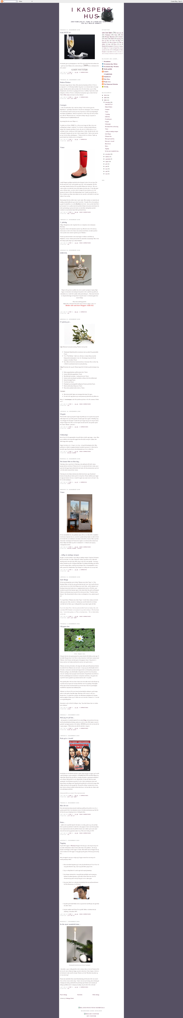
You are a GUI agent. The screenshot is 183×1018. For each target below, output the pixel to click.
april (106, 171)
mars (106, 174)
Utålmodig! (64, 435)
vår (120, 44)
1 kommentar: (83, 139)
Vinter (62, 147)
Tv (111, 49)
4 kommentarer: (84, 707)
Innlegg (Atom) (70, 998)
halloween (112, 53)
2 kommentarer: (84, 72)
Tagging (63, 843)
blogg (85, 720)
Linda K (106, 71)
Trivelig (106, 87)
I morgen (63, 105)
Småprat (107, 35)
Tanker (105, 48)
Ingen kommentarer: (85, 212)
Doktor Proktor (65, 82)
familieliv (104, 42)
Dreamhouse (107, 61)
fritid (112, 38)
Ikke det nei (64, 805)
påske (117, 53)
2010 (105, 95)
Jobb (115, 51)
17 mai (110, 48)
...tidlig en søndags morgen (69, 555)
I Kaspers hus (64, 626)
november (107, 154)
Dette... (62, 822)
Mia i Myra (107, 79)
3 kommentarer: (84, 97)
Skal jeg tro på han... (67, 717)
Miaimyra (73, 845)
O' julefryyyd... (65, 322)
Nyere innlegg (63, 994)
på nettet (110, 51)
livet (69, 428)
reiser (120, 53)
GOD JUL (63, 253)
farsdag (106, 53)
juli (106, 164)
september (108, 159)
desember (107, 102)
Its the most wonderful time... (70, 924)
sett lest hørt (72, 98)
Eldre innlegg (96, 994)
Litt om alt (71, 815)
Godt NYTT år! (65, 32)
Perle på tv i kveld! (66, 738)
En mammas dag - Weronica (111, 66)
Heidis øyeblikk (108, 69)
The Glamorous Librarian (111, 84)
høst (109, 44)
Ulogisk (62, 414)
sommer (120, 37)
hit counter (91, 1016)
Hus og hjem (113, 42)
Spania (121, 46)
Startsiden (79, 994)
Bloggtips (116, 49)
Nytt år (69, 73)
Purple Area (107, 82)
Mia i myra (67, 95)
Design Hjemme (71, 452)
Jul (68, 244)
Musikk (104, 46)
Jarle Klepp (64, 579)
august (107, 161)
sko (68, 213)
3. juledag (63, 222)
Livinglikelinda (108, 74)
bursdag (119, 38)
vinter (73, 213)
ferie (106, 38)
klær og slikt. (72, 729)
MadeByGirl (107, 76)
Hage (119, 40)
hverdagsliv (110, 46)
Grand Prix (116, 48)
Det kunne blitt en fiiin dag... (70, 461)
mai (106, 169)
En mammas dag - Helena (110, 64)
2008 (105, 100)
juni (106, 166)
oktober (107, 156)
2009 (105, 97)
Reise (115, 44)
